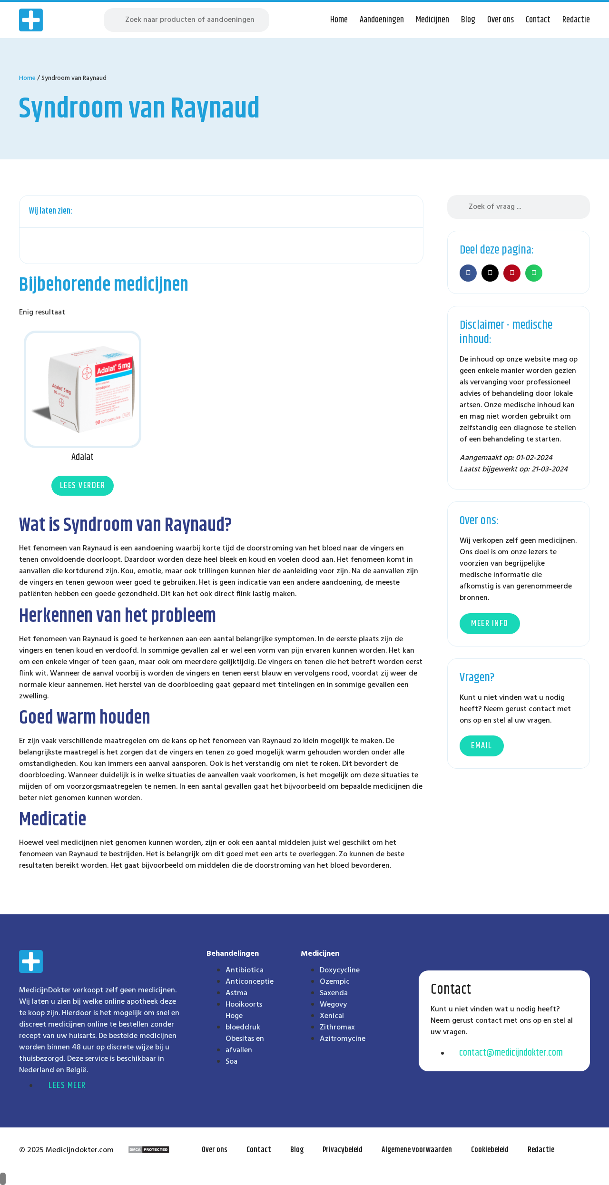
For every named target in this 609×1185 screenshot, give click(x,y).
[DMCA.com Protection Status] (148, 1152)
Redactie (576, 20)
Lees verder (83, 485)
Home (339, 20)
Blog (468, 20)
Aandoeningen (382, 20)
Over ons (500, 20)
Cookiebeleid (490, 1150)
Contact (538, 20)
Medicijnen (432, 20)
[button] (410, 211)
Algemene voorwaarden (417, 1150)
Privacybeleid (343, 1150)
